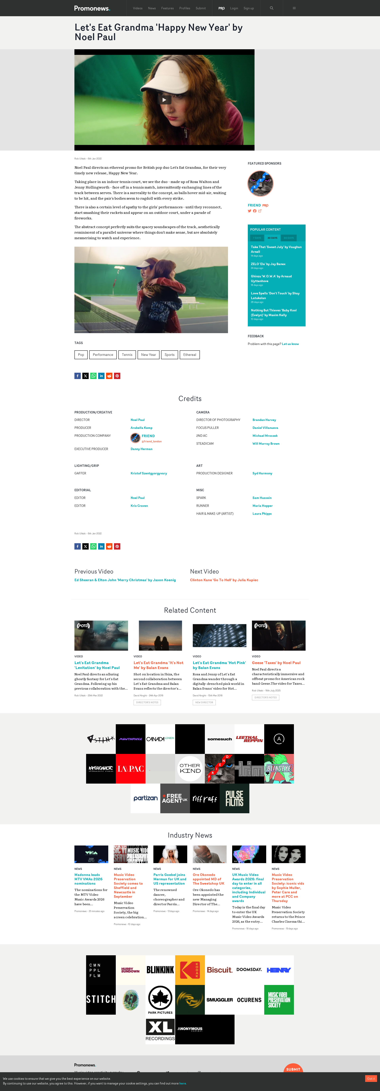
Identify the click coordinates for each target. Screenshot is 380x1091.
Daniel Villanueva (265, 427)
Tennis (127, 354)
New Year (148, 354)
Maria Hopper (263, 505)
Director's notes (147, 702)
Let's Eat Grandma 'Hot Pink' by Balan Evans (219, 665)
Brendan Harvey (264, 419)
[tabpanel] (277, 283)
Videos (137, 8)
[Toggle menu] (294, 8)
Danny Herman (141, 448)
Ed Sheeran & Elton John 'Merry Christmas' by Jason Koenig (125, 580)
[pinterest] (117, 376)
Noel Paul (138, 419)
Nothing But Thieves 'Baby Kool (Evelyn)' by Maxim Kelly (274, 312)
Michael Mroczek (265, 435)
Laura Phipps (262, 513)
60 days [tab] (289, 238)
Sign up (249, 8)
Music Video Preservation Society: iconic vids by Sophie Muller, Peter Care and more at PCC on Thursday (288, 888)
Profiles (184, 8)
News (152, 8)
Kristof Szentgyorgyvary (149, 473)
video (78, 656)
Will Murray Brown (266, 443)
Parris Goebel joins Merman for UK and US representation (169, 879)
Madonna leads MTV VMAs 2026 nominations (88, 879)
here (182, 1083)
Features (167, 8)
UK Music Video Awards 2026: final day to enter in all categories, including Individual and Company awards (248, 888)
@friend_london (152, 441)
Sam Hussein (262, 497)
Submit (201, 8)
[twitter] (85, 376)
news (78, 869)
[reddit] (109, 376)
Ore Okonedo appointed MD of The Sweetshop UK (208, 879)
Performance (103, 354)
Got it (371, 1078)
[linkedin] (101, 376)
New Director (204, 702)
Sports (170, 354)
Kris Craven (139, 505)
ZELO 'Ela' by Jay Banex (268, 264)
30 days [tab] (272, 238)
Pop (81, 354)
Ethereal (189, 354)
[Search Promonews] (272, 8)
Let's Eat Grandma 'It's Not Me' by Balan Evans (158, 665)
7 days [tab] (257, 238)
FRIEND (254, 205)
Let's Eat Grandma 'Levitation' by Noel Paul (97, 665)
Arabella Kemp (141, 427)
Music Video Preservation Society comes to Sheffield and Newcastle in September (128, 886)
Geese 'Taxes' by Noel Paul (276, 662)
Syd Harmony (262, 473)
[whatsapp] (93, 376)
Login (234, 8)
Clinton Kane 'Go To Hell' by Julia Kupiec (224, 580)
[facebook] (77, 376)
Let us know (290, 343)
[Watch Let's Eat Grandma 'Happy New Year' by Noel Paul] (164, 99)
